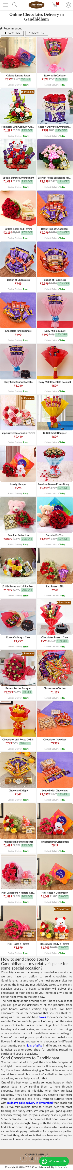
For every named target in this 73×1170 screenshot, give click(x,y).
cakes (43, 1017)
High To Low (37, 33)
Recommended (12, 28)
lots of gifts (34, 1045)
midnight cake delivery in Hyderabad (30, 1103)
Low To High (13, 33)
